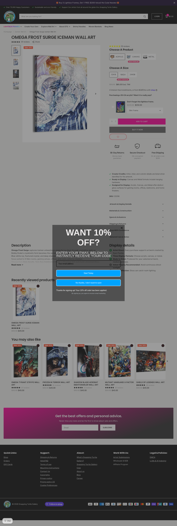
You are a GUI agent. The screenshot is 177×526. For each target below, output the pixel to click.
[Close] (122, 228)
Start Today (88, 273)
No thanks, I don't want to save (89, 283)
